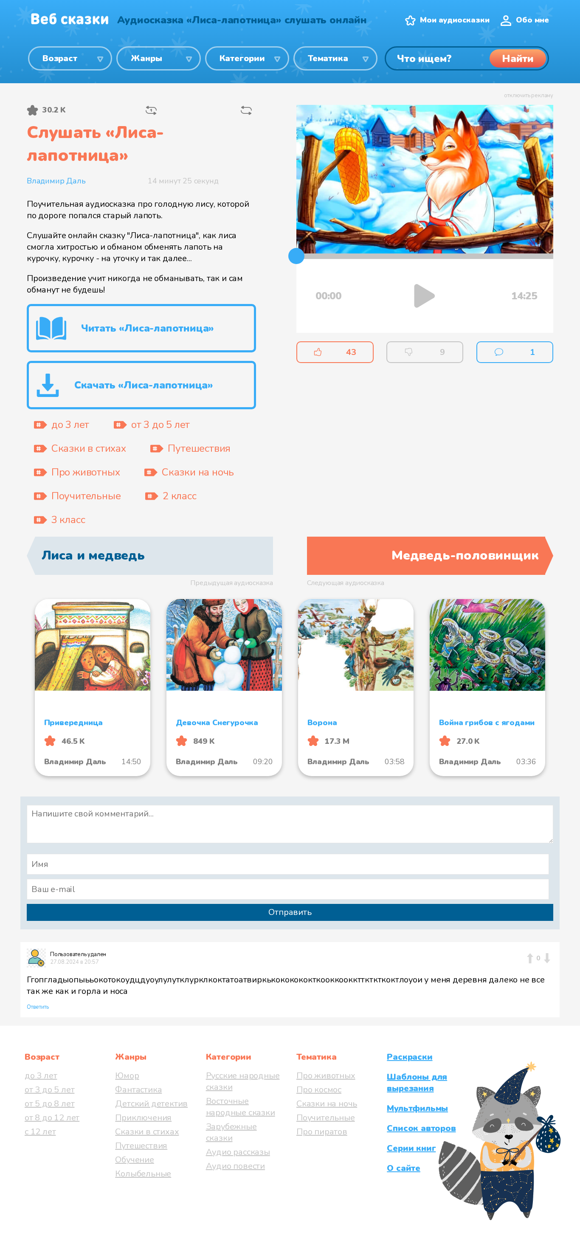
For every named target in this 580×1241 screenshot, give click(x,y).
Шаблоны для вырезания (417, 1082)
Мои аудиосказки (454, 20)
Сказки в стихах (147, 1131)
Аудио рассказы (238, 1152)
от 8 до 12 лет (52, 1117)
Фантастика (138, 1089)
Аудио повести (235, 1166)
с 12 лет (40, 1131)
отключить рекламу (528, 95)
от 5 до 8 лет (49, 1103)
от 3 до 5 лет (49, 1089)
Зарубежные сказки (231, 1132)
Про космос (318, 1089)
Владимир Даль (56, 181)
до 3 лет (41, 1075)
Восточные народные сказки (240, 1106)
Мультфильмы (417, 1108)
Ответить (37, 1007)
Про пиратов (321, 1131)
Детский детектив (151, 1103)
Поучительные (325, 1117)
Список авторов (421, 1128)
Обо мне (532, 20)
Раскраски (409, 1057)
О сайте (403, 1168)
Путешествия (141, 1145)
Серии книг (411, 1148)
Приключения (143, 1117)
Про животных (325, 1075)
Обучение (134, 1159)
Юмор (127, 1075)
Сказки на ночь (326, 1103)
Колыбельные (143, 1173)
